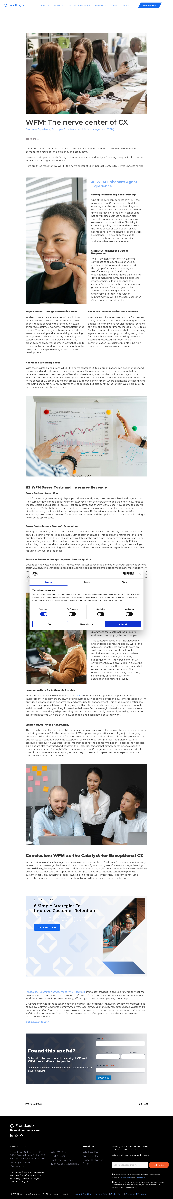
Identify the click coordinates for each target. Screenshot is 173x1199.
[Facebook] (21, 1135)
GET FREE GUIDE (47, 927)
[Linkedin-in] (11, 1135)
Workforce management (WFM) (96, 129)
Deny (50, 624)
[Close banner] (140, 573)
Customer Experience (38, 129)
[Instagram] (16, 1135)
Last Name (133, 1052)
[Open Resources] (106, 5)
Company (105, 1065)
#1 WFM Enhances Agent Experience (114, 184)
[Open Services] (63, 5)
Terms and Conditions (82, 1194)
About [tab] (124, 582)
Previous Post (32, 1103)
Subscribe (159, 1164)
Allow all (123, 624)
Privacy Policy (141, 1177)
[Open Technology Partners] (89, 5)
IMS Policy (141, 1194)
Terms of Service (126, 1177)
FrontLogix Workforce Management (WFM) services (55, 992)
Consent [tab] (48, 582)
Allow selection (86, 624)
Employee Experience (64, 129)
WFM (80, 695)
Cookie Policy (117, 1194)
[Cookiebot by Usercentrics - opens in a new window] (122, 573)
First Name (107, 1052)
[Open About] (48, 5)
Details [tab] (86, 582)
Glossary (129, 1194)
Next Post (144, 1103)
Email (103, 1039)
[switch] (72, 614)
